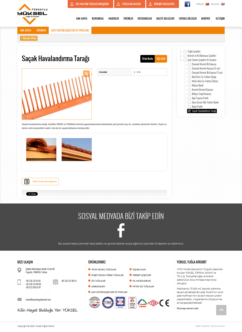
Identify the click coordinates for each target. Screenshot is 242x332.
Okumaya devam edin (187, 308)
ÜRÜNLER (128, 18)
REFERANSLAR (145, 18)
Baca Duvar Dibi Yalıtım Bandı (205, 102)
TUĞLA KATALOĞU (131, 4)
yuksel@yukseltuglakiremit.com (38, 299)
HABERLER (113, 18)
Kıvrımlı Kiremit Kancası (202, 90)
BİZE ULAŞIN (25, 262)
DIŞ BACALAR (139, 269)
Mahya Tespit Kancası (201, 94)
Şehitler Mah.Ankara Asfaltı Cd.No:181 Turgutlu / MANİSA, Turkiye (40, 270)
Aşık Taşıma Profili (200, 98)
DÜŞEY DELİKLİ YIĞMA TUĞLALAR (107, 275)
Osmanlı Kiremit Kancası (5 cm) (206, 68)
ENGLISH (215, 4)
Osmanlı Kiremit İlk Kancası (204, 64)
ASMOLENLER (98, 286)
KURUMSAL (98, 18)
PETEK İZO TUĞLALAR (143, 286)
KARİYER (205, 18)
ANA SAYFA (81, 18)
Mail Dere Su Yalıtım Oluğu (204, 77)
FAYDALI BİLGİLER (188, 18)
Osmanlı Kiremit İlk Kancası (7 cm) (207, 73)
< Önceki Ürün (28, 38)
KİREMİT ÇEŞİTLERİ (142, 275)
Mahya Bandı (197, 85)
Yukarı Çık (221, 310)
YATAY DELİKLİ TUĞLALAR (103, 269)
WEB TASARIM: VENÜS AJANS (210, 326)
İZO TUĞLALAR (98, 280)
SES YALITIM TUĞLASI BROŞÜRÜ (92, 4)
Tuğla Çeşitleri (194, 51)
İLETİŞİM (220, 18)
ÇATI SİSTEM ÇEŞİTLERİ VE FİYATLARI (70, 30)
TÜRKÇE (200, 4)
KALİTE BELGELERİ (165, 18)
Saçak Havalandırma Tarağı (204, 111)
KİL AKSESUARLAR (142, 280)
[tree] (201, 81)
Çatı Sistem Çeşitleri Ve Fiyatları (202, 60)
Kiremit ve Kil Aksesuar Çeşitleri (202, 56)
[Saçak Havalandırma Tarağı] (57, 93)
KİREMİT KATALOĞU (164, 4)
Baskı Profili (197, 107)
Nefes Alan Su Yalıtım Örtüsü (205, 81)
